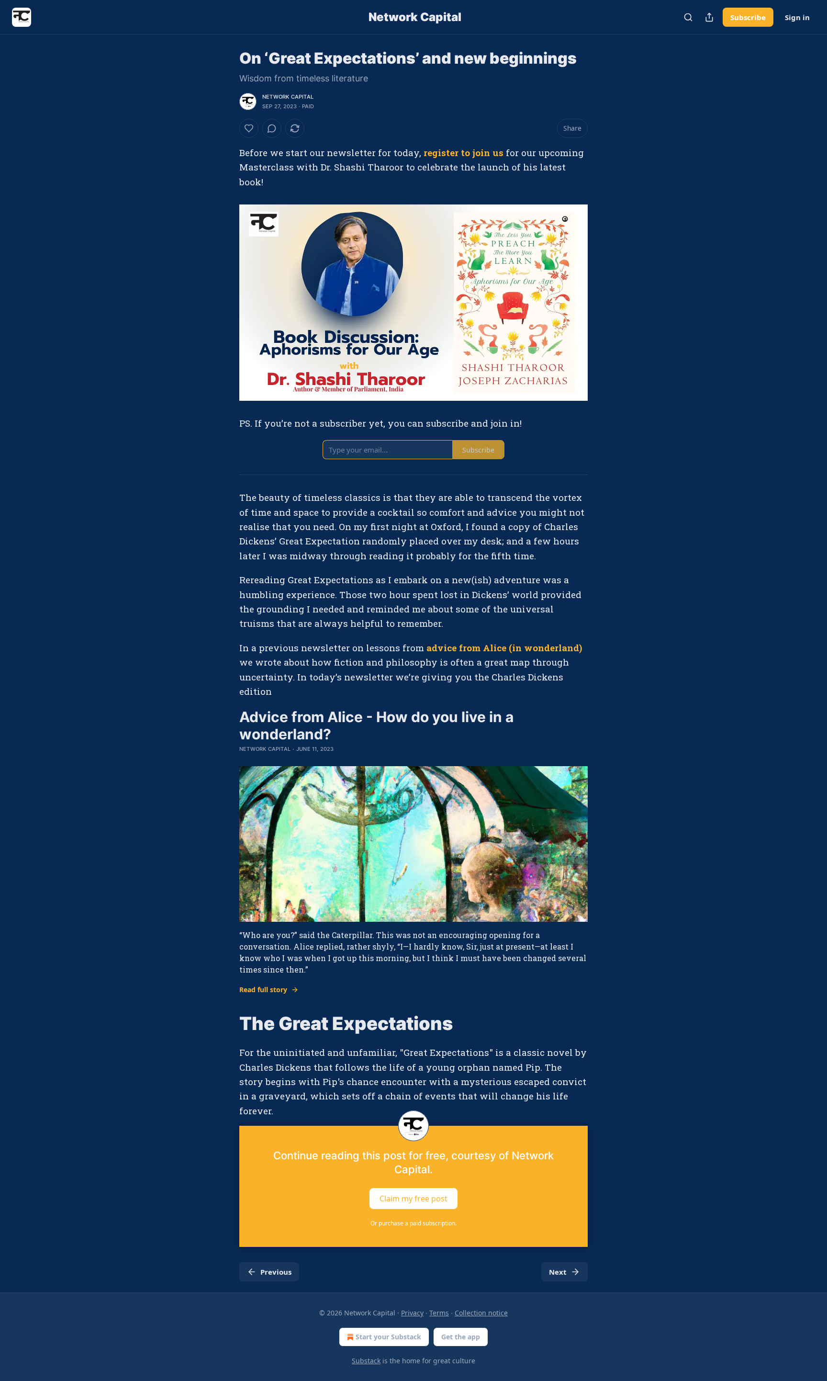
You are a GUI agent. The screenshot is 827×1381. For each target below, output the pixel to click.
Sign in (797, 17)
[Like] (248, 128)
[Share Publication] (709, 17)
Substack (366, 1360)
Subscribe (748, 17)
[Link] (226, 1023)
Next (558, 1272)
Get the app (460, 1336)
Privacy (412, 1312)
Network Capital (287, 96)
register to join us (463, 152)
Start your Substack (388, 1336)
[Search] (688, 17)
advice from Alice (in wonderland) (504, 648)
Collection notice (481, 1312)
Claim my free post (413, 1198)
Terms (439, 1312)
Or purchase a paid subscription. (413, 1223)
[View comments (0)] (271, 128)
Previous (275, 1272)
